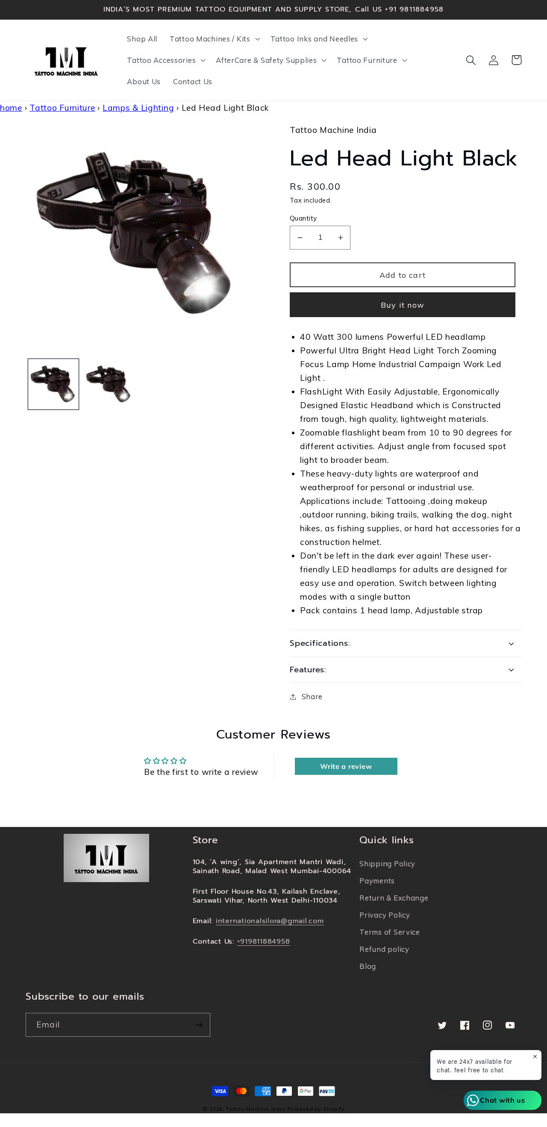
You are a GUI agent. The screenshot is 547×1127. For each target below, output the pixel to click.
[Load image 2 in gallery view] (109, 384)
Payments (377, 880)
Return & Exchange (393, 897)
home (11, 108)
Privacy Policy (384, 914)
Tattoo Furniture (62, 108)
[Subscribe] (198, 1025)
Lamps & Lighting (138, 108)
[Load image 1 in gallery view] (53, 384)
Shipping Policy (387, 863)
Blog (367, 966)
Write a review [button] (346, 766)
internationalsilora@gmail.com (270, 920)
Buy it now (402, 305)
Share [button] (312, 696)
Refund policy (384, 949)
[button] (214, 39)
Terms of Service (389, 931)
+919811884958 (263, 941)
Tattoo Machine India (255, 1109)
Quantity (303, 218)
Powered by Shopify (316, 1109)
